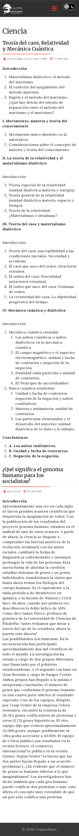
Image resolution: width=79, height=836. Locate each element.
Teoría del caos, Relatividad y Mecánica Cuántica (35, 46)
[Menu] (54, 9)
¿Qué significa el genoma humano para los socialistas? (32, 475)
